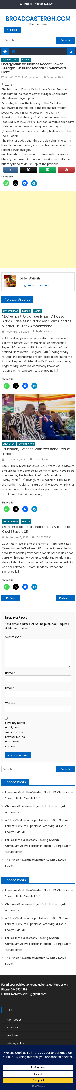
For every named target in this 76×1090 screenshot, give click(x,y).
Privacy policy (16, 1043)
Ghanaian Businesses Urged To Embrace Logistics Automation (37, 809)
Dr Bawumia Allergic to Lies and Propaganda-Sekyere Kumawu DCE (13, 598)
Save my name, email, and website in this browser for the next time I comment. (15, 734)
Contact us (14, 1019)
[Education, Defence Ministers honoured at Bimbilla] (38, 417)
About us (12, 1027)
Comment (13, 637)
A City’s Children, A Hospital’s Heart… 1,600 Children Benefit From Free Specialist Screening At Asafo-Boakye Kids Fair (37, 826)
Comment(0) (55, 77)
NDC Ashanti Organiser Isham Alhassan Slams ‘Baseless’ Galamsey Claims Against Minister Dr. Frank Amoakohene (37, 321)
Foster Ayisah (33, 77)
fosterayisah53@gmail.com (28, 994)
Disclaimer (13, 1035)
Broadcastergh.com (38, 18)
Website (10, 703)
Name (10, 673)
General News (10, 59)
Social (37, 311)
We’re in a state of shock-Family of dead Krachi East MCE (36, 529)
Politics (26, 59)
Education (9, 443)
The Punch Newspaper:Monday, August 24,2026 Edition (35, 863)
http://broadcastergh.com (35, 285)
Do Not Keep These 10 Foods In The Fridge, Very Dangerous (67, 598)
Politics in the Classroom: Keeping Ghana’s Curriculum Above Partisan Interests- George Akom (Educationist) (38, 846)
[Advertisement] (38, 229)
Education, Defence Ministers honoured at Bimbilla (36, 451)
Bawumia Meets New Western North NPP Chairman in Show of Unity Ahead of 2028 (39, 795)
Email (9, 688)
